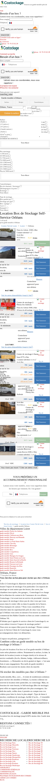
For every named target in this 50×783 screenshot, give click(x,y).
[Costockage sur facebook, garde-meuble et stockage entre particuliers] (2, 731)
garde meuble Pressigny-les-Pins (11, 566)
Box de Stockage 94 (36, 763)
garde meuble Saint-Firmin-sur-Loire (12, 558)
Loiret (22, 226)
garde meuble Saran (7, 539)
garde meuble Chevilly (8, 543)
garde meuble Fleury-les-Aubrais (11, 531)
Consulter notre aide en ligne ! (10, 37)
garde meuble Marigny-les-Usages (12, 556)
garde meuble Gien (6, 554)
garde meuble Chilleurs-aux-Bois (11, 535)
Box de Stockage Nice (7, 751)
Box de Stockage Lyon (8, 747)
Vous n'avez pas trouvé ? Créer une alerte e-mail (19, 468)
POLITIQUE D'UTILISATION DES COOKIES (15, 776)
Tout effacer (24, 115)
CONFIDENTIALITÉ (7, 772)
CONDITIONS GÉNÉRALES (10, 770)
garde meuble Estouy (7, 548)
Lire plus (5, 575)
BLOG (2, 780)
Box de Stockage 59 (36, 743)
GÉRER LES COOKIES (8, 778)
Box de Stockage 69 (36, 751)
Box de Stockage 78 (36, 757)
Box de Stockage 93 (36, 761)
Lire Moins (12, 575)
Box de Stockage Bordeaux (9, 759)
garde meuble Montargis (8, 546)
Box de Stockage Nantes (8, 753)
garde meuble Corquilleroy (9, 552)
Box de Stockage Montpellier (10, 757)
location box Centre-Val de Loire (32, 524)
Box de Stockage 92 (36, 759)
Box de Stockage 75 (36, 753)
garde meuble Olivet (7, 533)
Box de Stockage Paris (8, 743)
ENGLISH (3, 737)
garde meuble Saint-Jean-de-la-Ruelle (13, 560)
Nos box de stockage (11, 524)
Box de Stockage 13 (36, 745)
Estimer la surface (11, 113)
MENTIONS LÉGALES (8, 774)
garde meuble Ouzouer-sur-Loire (11, 564)
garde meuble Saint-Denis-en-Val (11, 570)
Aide (2, 11)
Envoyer (43, 494)
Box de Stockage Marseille (9, 745)
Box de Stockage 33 (36, 747)
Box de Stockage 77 (36, 755)
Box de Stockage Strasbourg (10, 755)
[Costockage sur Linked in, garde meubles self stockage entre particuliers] (11, 731)
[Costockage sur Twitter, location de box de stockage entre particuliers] (7, 731)
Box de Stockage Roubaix (9, 763)
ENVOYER (5, 35)
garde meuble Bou (6, 550)
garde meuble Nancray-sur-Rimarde (12, 537)
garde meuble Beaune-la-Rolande (11, 562)
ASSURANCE (5, 767)
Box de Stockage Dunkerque (10, 765)
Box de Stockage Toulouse (9, 749)
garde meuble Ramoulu (8, 568)
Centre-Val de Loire (9, 226)
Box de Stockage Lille (8, 761)
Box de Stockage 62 (36, 749)
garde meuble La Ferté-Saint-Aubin (12, 541)
